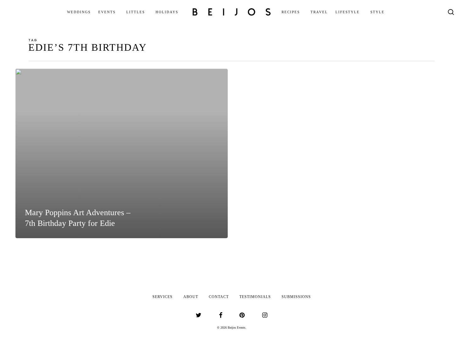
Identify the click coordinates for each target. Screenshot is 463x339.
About (190, 297)
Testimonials (255, 297)
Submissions (296, 297)
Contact (219, 297)
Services (162, 297)
